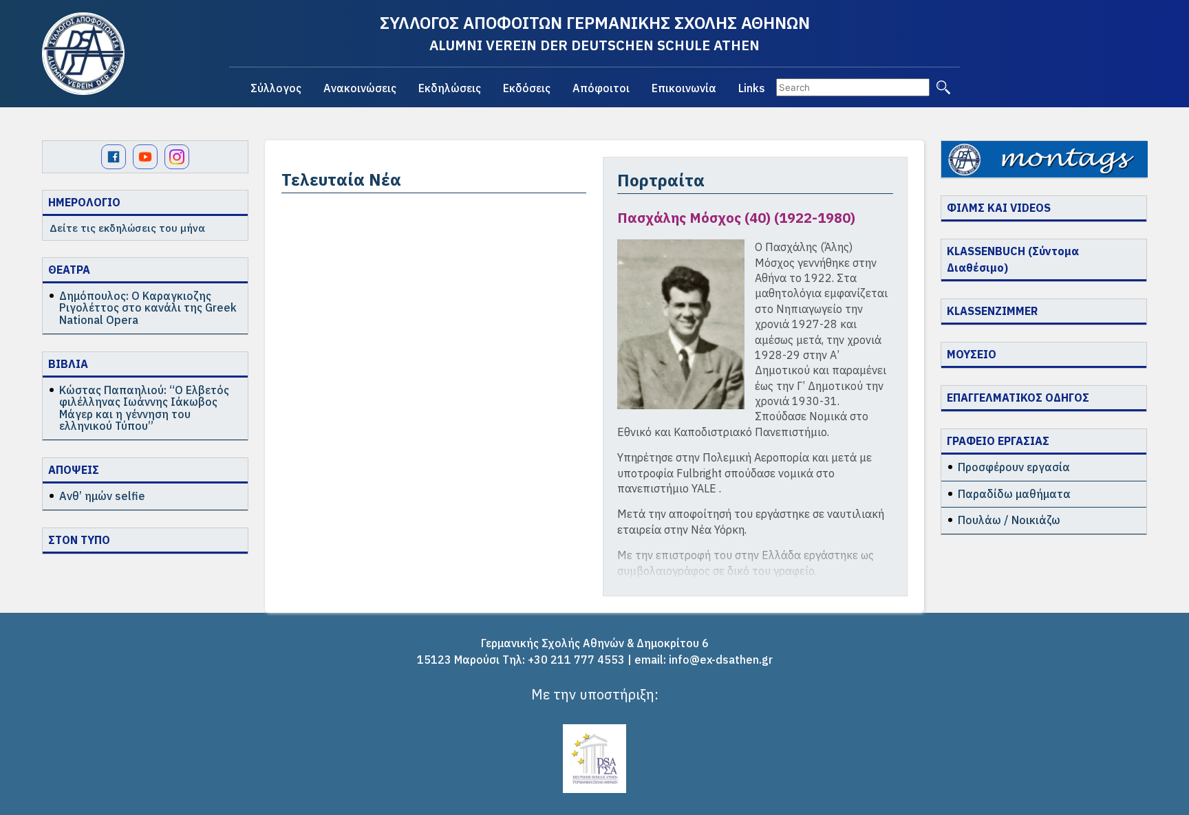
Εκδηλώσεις (449, 88)
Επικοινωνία (684, 88)
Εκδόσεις (526, 88)
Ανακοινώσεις (359, 88)
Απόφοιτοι (601, 88)
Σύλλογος (275, 88)
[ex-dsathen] (83, 53)
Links (751, 88)
